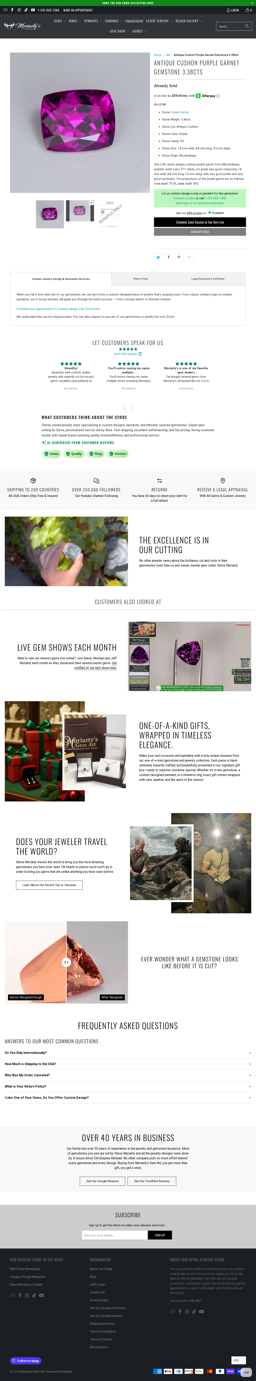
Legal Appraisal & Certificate (208, 278)
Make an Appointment (78, 10)
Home (158, 55)
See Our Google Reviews (102, 1181)
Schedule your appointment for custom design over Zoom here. (59, 309)
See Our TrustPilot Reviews (152, 1181)
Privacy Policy (99, 1300)
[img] (128, 349)
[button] (60, 21)
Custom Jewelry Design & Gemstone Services (61, 278)
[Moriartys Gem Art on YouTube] (33, 10)
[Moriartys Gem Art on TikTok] (26, 10)
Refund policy (99, 1347)
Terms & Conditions (103, 1331)
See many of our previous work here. (200, 203)
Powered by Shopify (59, 1371)
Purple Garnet (180, 112)
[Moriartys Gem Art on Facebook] (12, 10)
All (168, 55)
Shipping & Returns (102, 1323)
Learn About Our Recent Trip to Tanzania (49, 885)
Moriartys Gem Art (32, 1371)
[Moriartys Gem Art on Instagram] (19, 10)
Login (235, 10)
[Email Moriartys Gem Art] (5, 10)
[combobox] (234, 26)
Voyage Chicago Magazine (27, 1277)
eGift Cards (97, 1284)
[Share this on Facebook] (168, 257)
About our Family (101, 1269)
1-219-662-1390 (48, 10)
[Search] (247, 26)
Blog (93, 1277)
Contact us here (184, 198)
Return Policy (140, 278)
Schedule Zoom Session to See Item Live (200, 222)
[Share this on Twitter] (158, 257)
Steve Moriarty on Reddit (26, 1284)
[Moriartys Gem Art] (22, 26)
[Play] (80, 123)
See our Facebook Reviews (108, 1308)
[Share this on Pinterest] (179, 257)
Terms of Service (101, 1339)
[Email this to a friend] (189, 257)
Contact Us (97, 1292)
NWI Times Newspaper (25, 1269)
